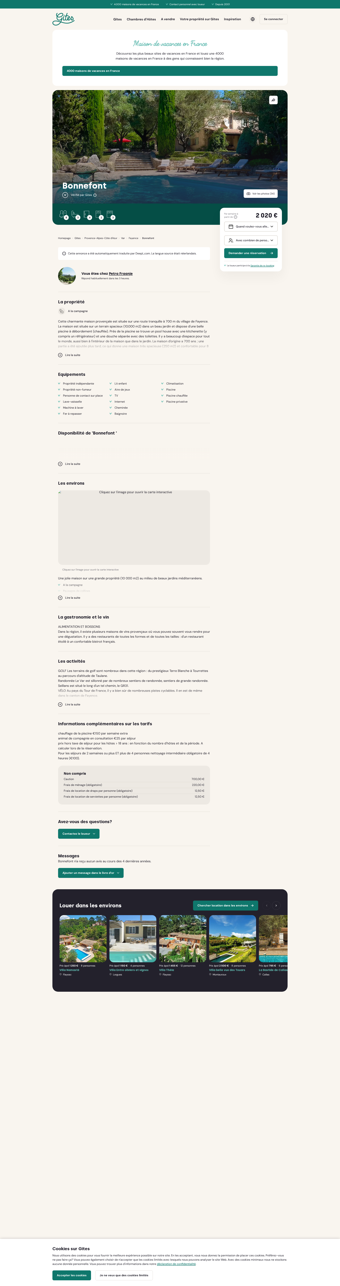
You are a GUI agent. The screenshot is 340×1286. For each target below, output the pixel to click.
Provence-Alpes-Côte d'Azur (100, 238)
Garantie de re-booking (262, 265)
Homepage (64, 238)
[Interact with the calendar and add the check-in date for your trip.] (230, 226)
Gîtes (78, 238)
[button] (134, 527)
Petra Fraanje (121, 274)
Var (123, 238)
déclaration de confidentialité (176, 1264)
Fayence (133, 238)
